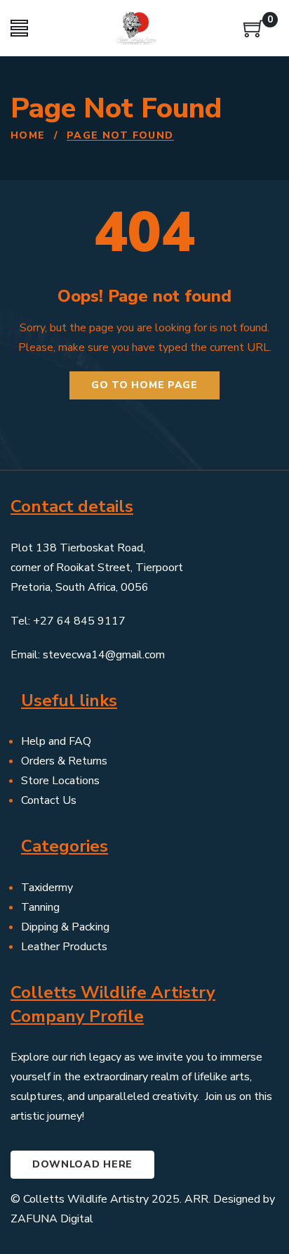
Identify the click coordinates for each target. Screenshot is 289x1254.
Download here (82, 1164)
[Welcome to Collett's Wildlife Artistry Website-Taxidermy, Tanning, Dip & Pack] (136, 28)
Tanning (40, 907)
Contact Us (48, 800)
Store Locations (60, 780)
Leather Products (64, 946)
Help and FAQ (56, 741)
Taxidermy (47, 887)
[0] (253, 33)
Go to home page (144, 385)
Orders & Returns (64, 761)
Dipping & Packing (65, 927)
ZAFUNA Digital (52, 1219)
